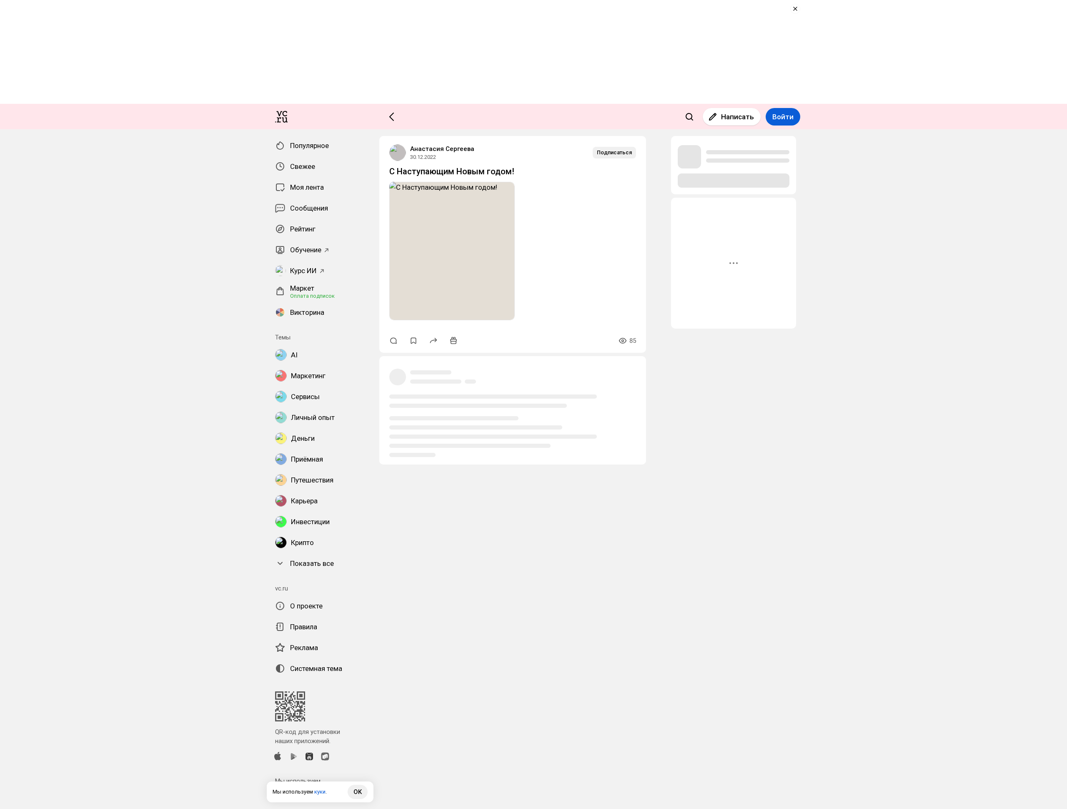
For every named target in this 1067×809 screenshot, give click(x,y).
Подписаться (614, 152)
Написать (737, 117)
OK (357, 792)
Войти (783, 117)
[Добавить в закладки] (413, 341)
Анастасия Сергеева (442, 149)
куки (320, 792)
